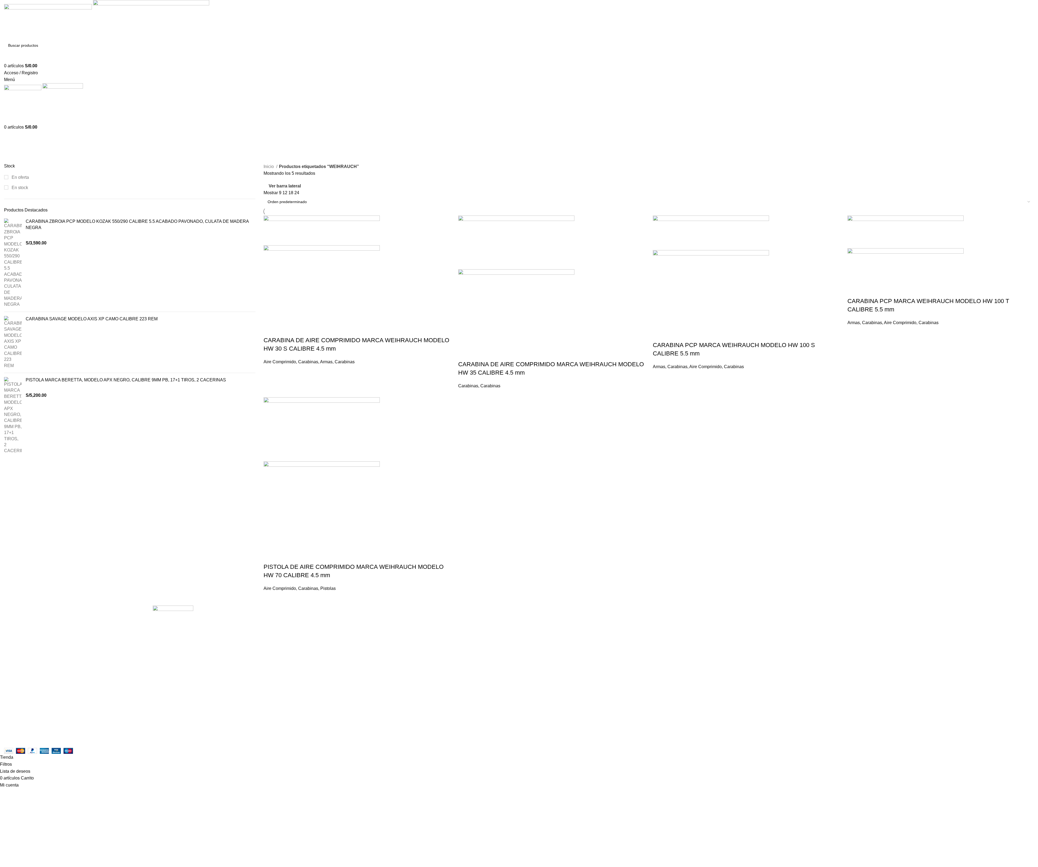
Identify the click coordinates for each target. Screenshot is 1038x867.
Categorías (15, 160)
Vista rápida (285, 329)
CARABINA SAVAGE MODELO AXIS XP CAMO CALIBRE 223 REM (92, 319)
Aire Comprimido (280, 361)
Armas (326, 361)
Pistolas (328, 588)
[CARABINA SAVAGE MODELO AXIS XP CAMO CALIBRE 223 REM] (13, 342)
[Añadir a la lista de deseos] (299, 329)
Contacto (358, 627)
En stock (19, 187)
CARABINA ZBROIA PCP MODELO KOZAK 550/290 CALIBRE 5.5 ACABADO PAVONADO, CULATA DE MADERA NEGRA (137, 224)
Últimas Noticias (365, 637)
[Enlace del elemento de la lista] (173, 694)
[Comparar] (270, 329)
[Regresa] (11, 133)
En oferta (20, 177)
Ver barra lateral (285, 186)
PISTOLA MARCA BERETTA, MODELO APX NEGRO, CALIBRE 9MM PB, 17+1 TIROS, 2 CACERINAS (126, 380)
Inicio (269, 166)
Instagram (359, 617)
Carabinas (308, 361)
